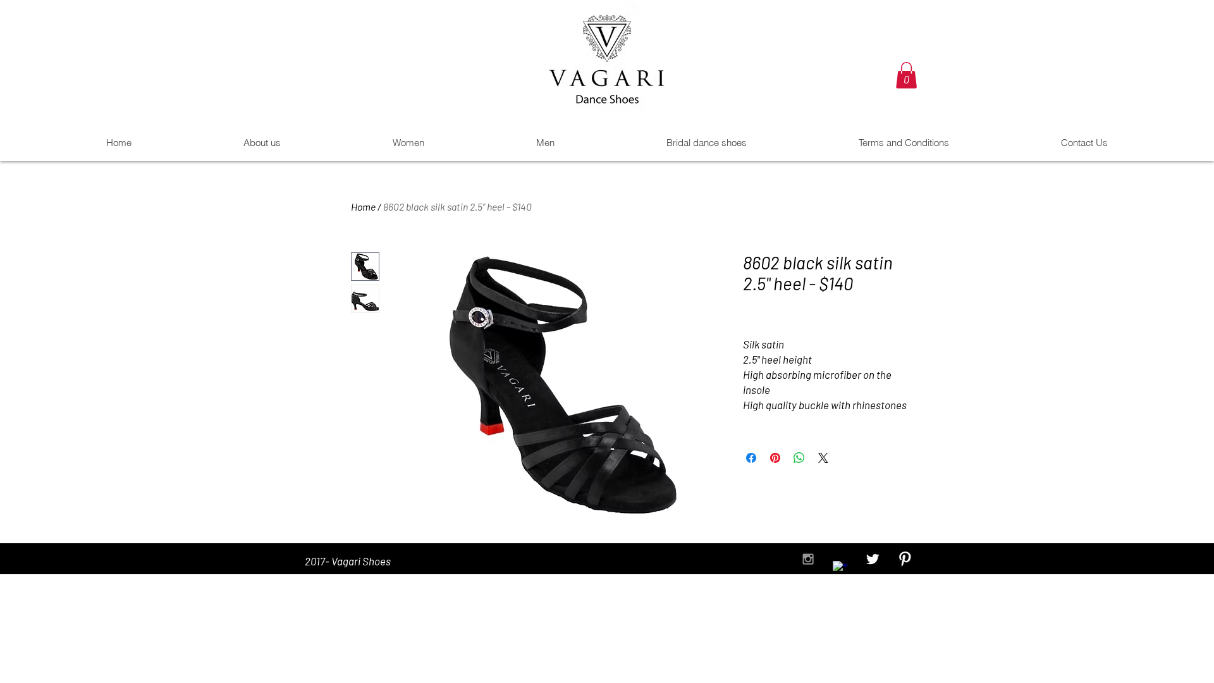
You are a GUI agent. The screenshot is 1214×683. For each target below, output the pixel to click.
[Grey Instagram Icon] (808, 559)
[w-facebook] (840, 568)
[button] (906, 75)
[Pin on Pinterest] (775, 457)
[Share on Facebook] (751, 457)
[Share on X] (823, 457)
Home (363, 206)
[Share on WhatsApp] (799, 457)
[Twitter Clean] (872, 559)
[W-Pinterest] (904, 559)
